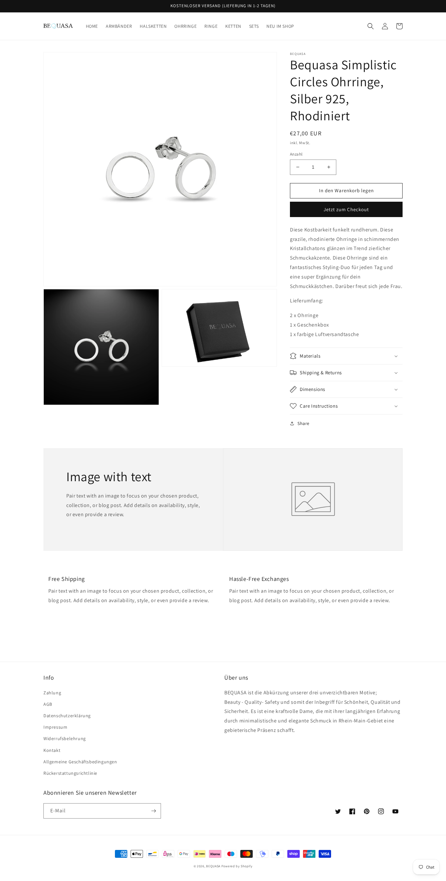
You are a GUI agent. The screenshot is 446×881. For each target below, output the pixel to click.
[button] (370, 26)
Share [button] (303, 423)
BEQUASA (213, 866)
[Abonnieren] (153, 811)
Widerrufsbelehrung (64, 738)
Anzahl (296, 154)
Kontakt (51, 750)
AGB (47, 704)
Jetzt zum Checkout (346, 209)
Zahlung (52, 693)
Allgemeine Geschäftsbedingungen (80, 762)
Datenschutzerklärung (67, 716)
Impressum (55, 727)
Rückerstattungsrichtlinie (70, 773)
